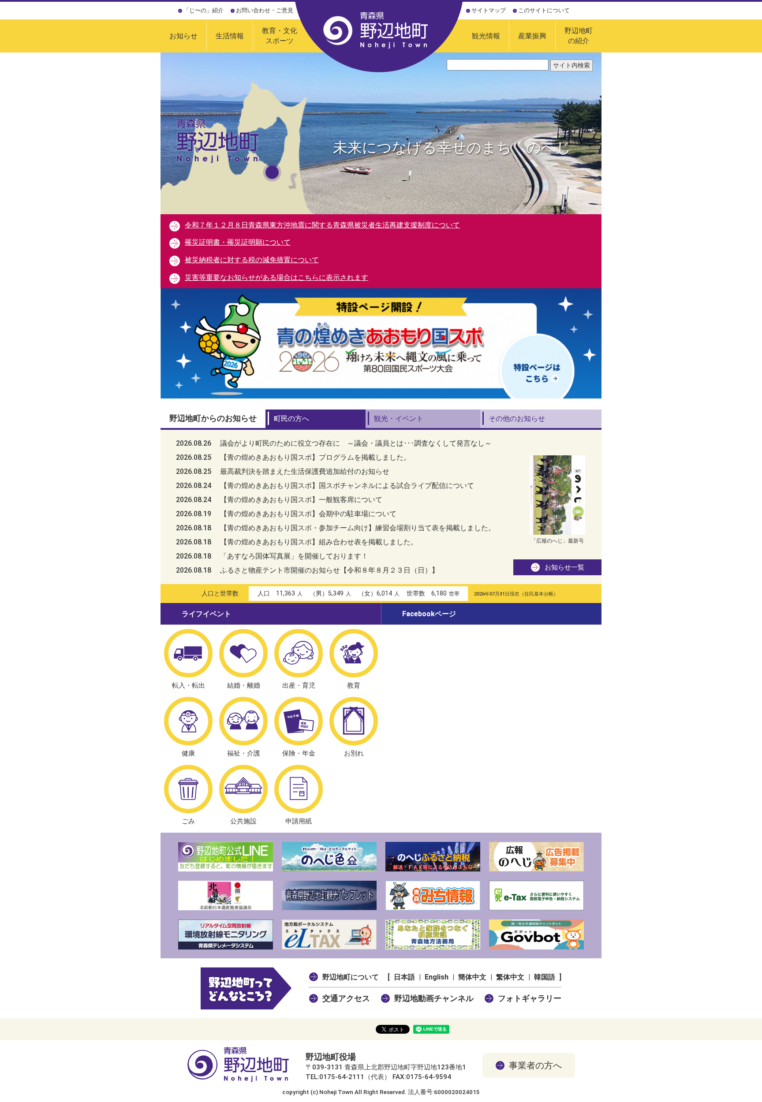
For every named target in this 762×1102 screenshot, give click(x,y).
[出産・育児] (298, 653)
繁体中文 (510, 977)
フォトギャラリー (529, 998)
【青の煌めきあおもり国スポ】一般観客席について (279, 499)
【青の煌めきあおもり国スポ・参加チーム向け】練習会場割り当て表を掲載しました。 (335, 528)
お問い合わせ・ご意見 (264, 10)
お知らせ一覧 (564, 567)
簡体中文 (472, 977)
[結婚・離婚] (243, 653)
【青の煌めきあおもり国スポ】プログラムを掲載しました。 (293, 457)
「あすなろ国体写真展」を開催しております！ (272, 556)
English (436, 977)
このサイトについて (544, 10)
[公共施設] (243, 789)
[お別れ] (353, 721)
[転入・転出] (188, 653)
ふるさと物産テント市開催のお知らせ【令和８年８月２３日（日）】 (307, 570)
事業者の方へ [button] (535, 1065)
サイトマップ (488, 10)
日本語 (404, 977)
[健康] (188, 721)
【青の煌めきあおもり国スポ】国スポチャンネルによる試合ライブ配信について (325, 485)
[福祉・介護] (243, 721)
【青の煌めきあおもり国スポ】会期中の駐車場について (286, 514)
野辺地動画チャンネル (434, 998)
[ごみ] (188, 789)
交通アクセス (346, 998)
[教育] (353, 653)
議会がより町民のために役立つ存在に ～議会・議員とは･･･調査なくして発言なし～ (334, 443)
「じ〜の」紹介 (203, 10)
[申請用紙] (298, 789)
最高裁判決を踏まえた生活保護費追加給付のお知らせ (282, 471)
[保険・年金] (298, 721)
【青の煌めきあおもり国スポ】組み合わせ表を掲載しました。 (297, 542)
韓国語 (544, 977)
